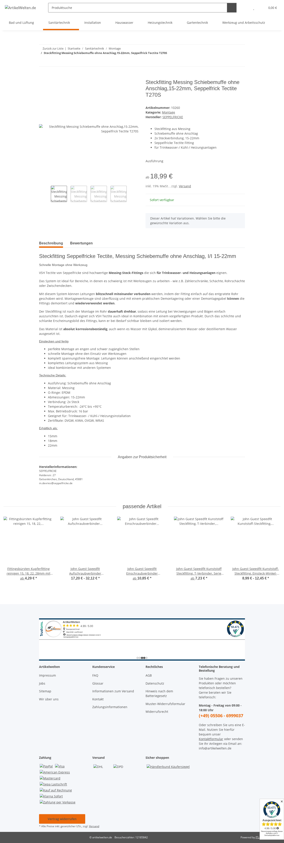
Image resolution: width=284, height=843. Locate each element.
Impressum (47, 675)
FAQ (95, 675)
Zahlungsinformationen (109, 707)
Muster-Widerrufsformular (165, 704)
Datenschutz (155, 683)
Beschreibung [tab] (51, 243)
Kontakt (98, 699)
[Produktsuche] (232, 7)
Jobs (42, 683)
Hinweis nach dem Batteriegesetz (159, 693)
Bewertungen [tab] (81, 243)
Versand (185, 186)
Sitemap (45, 691)
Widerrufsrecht (157, 711)
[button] (245, 7)
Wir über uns (49, 699)
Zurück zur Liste (53, 48)
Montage (168, 112)
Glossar (97, 683)
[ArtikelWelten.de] (20, 8)
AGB (149, 675)
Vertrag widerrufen (62, 819)
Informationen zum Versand (113, 691)
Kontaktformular (211, 739)
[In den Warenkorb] (42, 76)
